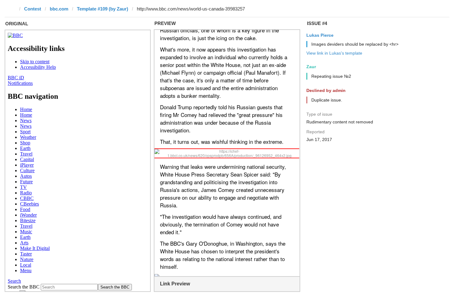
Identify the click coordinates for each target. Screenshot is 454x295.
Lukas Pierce (320, 35)
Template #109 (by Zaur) (102, 8)
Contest (32, 8)
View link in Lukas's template (334, 53)
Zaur (311, 66)
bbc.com (59, 8)
